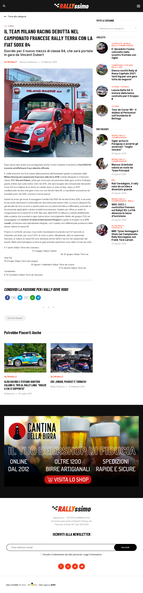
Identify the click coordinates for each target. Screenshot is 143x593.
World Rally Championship (122, 44)
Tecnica (124, 87)
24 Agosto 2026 (119, 220)
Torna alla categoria (17, 16)
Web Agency (45, 585)
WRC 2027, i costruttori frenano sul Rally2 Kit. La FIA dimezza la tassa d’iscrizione (123, 210)
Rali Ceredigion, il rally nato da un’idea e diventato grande (125, 186)
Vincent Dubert (15, 318)
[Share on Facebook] (7, 297)
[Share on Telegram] (38, 297)
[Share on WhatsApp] (32, 297)
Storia (115, 106)
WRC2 (131, 201)
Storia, (116, 87)
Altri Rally (10, 62)
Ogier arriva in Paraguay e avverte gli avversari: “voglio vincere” (125, 145)
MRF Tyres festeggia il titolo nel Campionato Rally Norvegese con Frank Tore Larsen (125, 235)
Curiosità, (117, 43)
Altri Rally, (118, 226)
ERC (121, 67)
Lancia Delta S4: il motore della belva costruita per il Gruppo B (125, 94)
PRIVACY (133, 585)
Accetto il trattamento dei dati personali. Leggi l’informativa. (72, 554)
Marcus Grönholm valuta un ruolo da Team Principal (122, 167)
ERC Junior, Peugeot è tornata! (68, 381)
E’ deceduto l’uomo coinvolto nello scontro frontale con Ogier (124, 53)
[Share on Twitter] (19, 297)
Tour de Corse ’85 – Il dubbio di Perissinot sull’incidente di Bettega (124, 114)
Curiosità (117, 228)
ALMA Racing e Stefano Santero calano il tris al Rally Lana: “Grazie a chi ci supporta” (25, 385)
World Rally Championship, (120, 200)
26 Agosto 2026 (119, 153)
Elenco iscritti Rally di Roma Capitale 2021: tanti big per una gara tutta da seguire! (124, 75)
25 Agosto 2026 (119, 174)
